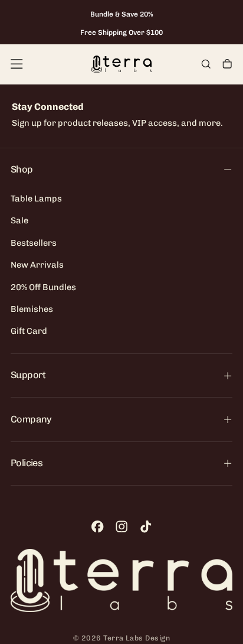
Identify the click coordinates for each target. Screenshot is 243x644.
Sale (19, 220)
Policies (26, 463)
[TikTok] (146, 526)
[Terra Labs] (121, 580)
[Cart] (227, 65)
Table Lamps (36, 198)
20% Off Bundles (43, 287)
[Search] (206, 65)
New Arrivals (37, 264)
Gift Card (29, 331)
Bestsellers (34, 243)
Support (28, 374)
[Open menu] (16, 64)
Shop (21, 169)
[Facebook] (97, 526)
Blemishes (32, 309)
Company (31, 419)
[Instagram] (121, 526)
